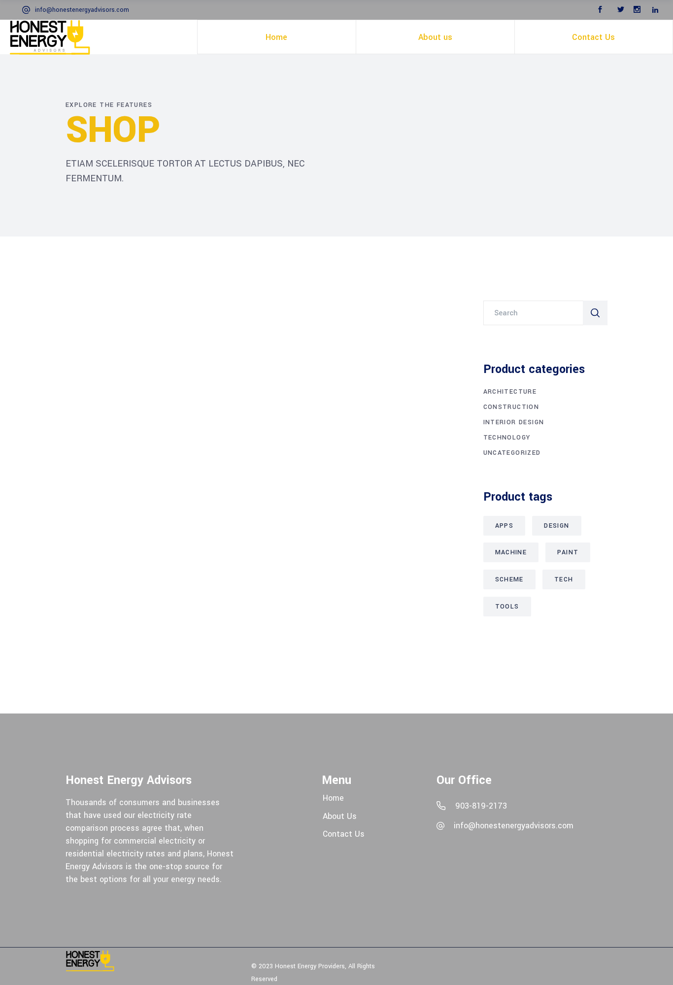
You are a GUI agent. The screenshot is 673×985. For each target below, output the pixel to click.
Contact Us (344, 834)
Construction (511, 407)
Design (556, 525)
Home (333, 798)
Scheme (509, 579)
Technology (507, 437)
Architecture (510, 391)
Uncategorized (512, 452)
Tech (563, 579)
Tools (507, 606)
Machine (511, 552)
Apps (504, 525)
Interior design (513, 422)
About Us (340, 815)
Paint (567, 552)
